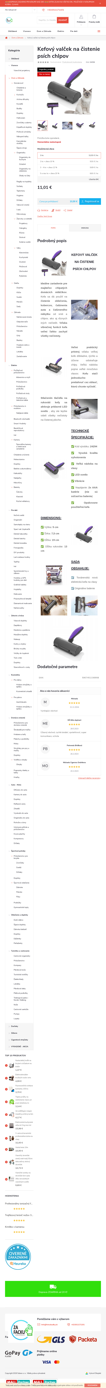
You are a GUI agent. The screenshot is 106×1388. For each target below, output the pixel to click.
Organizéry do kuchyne (25, 158)
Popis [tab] (53, 228)
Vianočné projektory (22, 70)
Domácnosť (18, 83)
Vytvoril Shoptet (95, 1373)
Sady (19, 306)
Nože (16, 1004)
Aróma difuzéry (23, 99)
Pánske (19, 892)
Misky (16, 743)
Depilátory (18, 625)
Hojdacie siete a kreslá (23, 346)
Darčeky (14, 1026)
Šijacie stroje (22, 148)
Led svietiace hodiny (22, 557)
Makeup (17, 639)
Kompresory (19, 838)
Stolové (22, 237)
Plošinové (23, 266)
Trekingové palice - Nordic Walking (21, 999)
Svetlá (19, 297)
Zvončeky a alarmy (24, 122)
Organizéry (21, 152)
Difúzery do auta (20, 790)
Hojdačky (17, 589)
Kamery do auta (20, 794)
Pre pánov (18, 697)
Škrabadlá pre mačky (22, 730)
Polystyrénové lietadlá (22, 599)
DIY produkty (19, 552)
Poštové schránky (24, 132)
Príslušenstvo (22, 326)
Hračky (16, 777)
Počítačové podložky (20, 387)
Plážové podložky (21, 993)
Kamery (17, 440)
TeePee (16, 562)
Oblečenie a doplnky (19, 915)
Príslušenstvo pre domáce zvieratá (21, 724)
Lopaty (16, 1018)
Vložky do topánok (21, 653)
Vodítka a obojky (20, 760)
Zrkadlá (17, 808)
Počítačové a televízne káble (22, 399)
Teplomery (21, 191)
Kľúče (19, 292)
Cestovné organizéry (22, 956)
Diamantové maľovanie (23, 603)
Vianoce (14, 65)
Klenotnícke (23, 252)
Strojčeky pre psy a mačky (21, 749)
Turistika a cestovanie (20, 951)
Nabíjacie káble (22, 413)
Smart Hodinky (20, 423)
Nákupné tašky (22, 136)
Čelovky (19, 492)
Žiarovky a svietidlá (24, 219)
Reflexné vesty (19, 804)
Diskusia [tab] (85, 228)
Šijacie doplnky (20, 924)
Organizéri (18, 520)
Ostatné (22, 164)
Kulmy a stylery (20, 644)
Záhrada (17, 312)
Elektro (14, 365)
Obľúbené (15, 58)
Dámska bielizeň (20, 929)
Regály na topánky (24, 181)
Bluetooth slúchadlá (22, 419)
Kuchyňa (20, 94)
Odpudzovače (22, 321)
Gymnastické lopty (21, 907)
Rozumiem (92, 1385)
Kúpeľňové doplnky (24, 127)
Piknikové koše (20, 970)
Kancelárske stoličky (21, 142)
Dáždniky (17, 938)
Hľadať (62, 20)
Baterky (17, 487)
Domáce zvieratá (18, 718)
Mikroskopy (21, 214)
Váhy (19, 248)
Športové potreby (18, 851)
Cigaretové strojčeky (19, 1040)
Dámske (19, 887)
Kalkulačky (18, 473)
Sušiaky (20, 186)
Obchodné (23, 271)
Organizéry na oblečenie (24, 170)
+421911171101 (78, 1324)
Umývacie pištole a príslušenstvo (21, 828)
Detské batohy (19, 538)
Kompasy (17, 965)
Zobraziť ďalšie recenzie (89, 778)
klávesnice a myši (23, 377)
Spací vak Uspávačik (22, 529)
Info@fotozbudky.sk (49, 1324)
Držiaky (19, 200)
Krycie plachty (19, 834)
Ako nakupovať (10, 10)
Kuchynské (23, 257)
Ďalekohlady (18, 979)
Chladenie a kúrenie (21, 89)
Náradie (20, 331)
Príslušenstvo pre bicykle (21, 857)
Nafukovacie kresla (24, 317)
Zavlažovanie (22, 356)
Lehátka (20, 351)
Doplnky (20, 113)
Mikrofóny (18, 482)
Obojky (19, 764)
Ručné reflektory (23, 501)
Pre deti (14, 510)
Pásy (18, 896)
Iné (15, 435)
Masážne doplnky (21, 634)
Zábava (14, 1033)
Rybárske (23, 276)
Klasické (19, 496)
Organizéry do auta (21, 818)
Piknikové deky (20, 988)
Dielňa (16, 283)
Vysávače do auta (21, 813)
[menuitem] (12, 31)
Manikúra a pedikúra (22, 630)
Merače (19, 302)
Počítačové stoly (22, 393)
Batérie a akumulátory (22, 468)
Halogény (23, 228)
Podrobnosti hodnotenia (72, 62)
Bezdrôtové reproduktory (19, 429)
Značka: (44, 216)
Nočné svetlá (19, 515)
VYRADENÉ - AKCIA (19, 1046)
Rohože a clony (20, 822)
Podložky (17, 902)
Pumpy (16, 1014)
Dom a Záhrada (17, 78)
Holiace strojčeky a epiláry (23, 685)
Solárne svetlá (24, 242)
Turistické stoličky (21, 974)
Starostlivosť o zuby (22, 667)
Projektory (23, 223)
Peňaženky (18, 943)
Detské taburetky (20, 534)
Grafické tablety (20, 584)
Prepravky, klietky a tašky (21, 771)
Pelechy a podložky (21, 739)
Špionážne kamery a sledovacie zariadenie (23, 446)
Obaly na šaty (24, 175)
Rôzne (21, 233)
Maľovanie (18, 594)
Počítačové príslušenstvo (19, 371)
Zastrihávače (21, 702)
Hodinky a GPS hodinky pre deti (20, 579)
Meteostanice (19, 459)
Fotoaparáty (18, 548)
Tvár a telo (18, 658)
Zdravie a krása (17, 615)
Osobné (22, 262)
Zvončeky (20, 863)
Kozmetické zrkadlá (24, 691)
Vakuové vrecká (23, 205)
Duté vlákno (18, 920)
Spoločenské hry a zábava (21, 572)
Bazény (19, 340)
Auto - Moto (16, 785)
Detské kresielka (20, 543)
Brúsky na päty (20, 648)
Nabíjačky (17, 478)
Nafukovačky (19, 608)
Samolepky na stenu (22, 524)
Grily (18, 335)
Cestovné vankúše (21, 1009)
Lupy (19, 209)
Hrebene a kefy (20, 734)
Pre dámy (17, 680)
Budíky (19, 108)
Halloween (21, 118)
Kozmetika (15, 675)
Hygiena (20, 195)
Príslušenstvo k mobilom (20, 407)
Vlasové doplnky (20, 620)
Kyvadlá (20, 104)
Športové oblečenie (21, 883)
